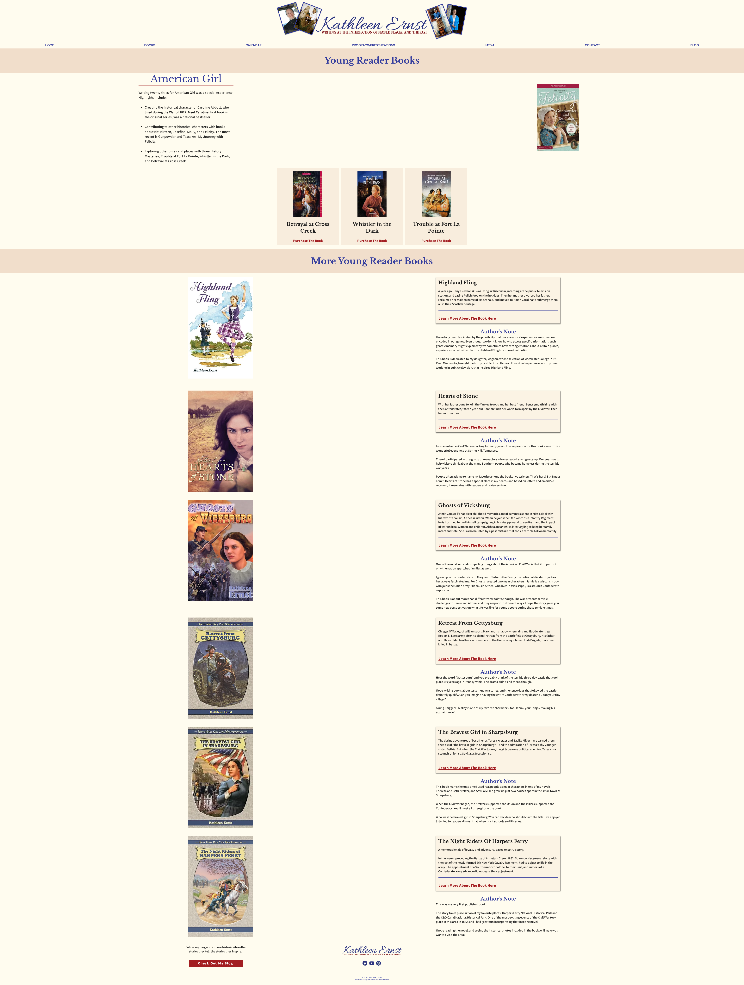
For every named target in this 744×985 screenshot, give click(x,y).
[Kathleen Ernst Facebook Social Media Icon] (365, 963)
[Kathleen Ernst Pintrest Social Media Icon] (378, 963)
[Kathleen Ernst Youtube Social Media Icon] (371, 963)
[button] (149, 45)
